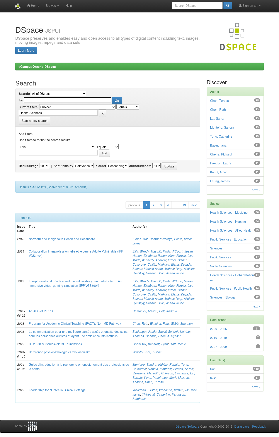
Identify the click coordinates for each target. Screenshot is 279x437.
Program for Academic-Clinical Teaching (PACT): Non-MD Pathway (75, 323)
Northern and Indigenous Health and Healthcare (62, 239)
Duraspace (241, 426)
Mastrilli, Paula (160, 251)
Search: (24, 93)
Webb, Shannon (182, 323)
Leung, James (220, 181)
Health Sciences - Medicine (229, 212)
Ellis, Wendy (141, 251)
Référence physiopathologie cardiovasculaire (60, 352)
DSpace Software (187, 426)
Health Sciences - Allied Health (231, 230)
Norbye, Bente (172, 239)
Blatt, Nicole (178, 344)
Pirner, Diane (177, 260)
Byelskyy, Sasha (144, 273)
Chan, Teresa (154, 382)
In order (100, 166)
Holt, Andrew (168, 311)
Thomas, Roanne (145, 336)
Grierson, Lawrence (174, 373)
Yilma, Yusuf (152, 377)
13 (184, 205)
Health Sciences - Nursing (228, 221)
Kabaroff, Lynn (158, 344)
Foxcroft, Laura (220, 163)
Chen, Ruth (140, 323)
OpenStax (139, 344)
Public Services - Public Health (231, 288)
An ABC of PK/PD (41, 311)
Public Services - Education (229, 239)
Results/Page (28, 166)
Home (34, 5)
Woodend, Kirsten (145, 390)
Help (69, 5)
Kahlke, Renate (168, 364)
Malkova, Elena (168, 264)
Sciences (216, 248)
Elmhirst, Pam (159, 323)
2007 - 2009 (218, 346)
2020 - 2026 (218, 328)
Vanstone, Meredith (146, 373)
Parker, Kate (166, 255)
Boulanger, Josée (145, 331)
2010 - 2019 (218, 337)
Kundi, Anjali (218, 172)
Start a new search (35, 120)
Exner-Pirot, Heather (147, 239)
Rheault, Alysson (169, 336)
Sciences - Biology (222, 297)
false (213, 378)
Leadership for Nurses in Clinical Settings (57, 390)
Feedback (259, 426)
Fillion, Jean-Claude (170, 273)
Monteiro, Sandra (145, 364)
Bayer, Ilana (218, 145)
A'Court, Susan (182, 251)
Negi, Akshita (185, 268)
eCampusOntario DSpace (37, 66)
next (194, 205)
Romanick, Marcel (145, 311)
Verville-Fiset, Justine (147, 352)
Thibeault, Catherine (156, 394)
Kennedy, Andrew (154, 260)
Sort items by (63, 166)
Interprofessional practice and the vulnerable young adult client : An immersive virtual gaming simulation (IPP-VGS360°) (75, 283)
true (213, 369)
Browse (51, 5)
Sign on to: (250, 5)
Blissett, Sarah (183, 369)
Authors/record (140, 166)
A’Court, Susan (182, 281)
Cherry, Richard (221, 154)
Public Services (220, 257)
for (21, 100)
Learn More (26, 50)
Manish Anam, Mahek (159, 268)
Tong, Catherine (221, 136)
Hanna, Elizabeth (144, 255)
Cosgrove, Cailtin (144, 264)
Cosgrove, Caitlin (144, 294)
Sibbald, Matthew (160, 369)
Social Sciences (221, 266)
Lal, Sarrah (217, 118)
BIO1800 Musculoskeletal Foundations (55, 344)
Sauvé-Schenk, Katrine (174, 331)
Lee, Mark (169, 377)
